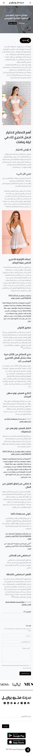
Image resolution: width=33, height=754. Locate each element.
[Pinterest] (11, 703)
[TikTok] (18, 703)
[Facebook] (28, 703)
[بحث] (30, 3)
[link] (13, 685)
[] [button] (25, 611)
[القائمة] (4, 3)
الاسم (28, 636)
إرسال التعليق (25, 673)
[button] (22, 347)
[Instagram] (22, 703)
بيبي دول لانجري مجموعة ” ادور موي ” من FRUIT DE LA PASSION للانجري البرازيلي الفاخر (18, 536)
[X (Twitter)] (25, 703)
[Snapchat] (15, 703)
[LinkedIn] (8, 703)
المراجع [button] (28, 611)
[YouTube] (5, 703)
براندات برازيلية (12, 23)
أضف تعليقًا (26, 648)
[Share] (27, 749)
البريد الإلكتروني (25, 642)
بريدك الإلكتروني (26, 716)
